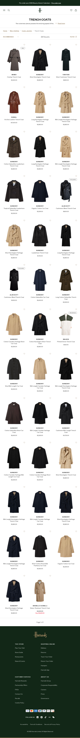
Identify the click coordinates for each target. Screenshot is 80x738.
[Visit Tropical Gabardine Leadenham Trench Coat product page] (14, 176)
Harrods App (45, 670)
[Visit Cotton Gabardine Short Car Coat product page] (14, 398)
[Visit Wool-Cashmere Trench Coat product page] (66, 44)
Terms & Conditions (36, 724)
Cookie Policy (19, 703)
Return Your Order (47, 661)
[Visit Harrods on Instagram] (41, 717)
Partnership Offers (21, 685)
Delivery (43, 648)
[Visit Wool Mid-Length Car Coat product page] (14, 353)
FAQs (17, 689)
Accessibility (24, 724)
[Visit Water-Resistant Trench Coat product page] (40, 576)
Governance (45, 698)
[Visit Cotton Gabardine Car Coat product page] (40, 265)
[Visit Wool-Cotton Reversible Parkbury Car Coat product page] (40, 531)
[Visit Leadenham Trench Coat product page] (40, 220)
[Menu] (4, 10)
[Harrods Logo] (40, 634)
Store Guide (19, 652)
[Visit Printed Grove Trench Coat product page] (66, 309)
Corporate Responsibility (49, 685)
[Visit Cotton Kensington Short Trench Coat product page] (40, 309)
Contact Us (19, 694)
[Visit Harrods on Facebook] (38, 717)
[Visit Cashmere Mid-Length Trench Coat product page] (66, 398)
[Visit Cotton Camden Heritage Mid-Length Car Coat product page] (14, 442)
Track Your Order (46, 657)
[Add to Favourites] (24, 44)
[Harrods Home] (40, 10)
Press (43, 694)
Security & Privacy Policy (52, 724)
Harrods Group (46, 681)
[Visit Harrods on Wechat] (53, 717)
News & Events (20, 661)
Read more (61, 23)
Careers (43, 689)
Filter (72, 37)
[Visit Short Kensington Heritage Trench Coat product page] (14, 220)
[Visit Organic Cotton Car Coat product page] (40, 176)
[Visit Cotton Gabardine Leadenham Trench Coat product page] (14, 131)
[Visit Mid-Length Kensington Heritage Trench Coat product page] (66, 87)
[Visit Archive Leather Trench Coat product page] (14, 87)
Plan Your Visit (20, 648)
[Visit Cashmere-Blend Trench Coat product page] (66, 176)
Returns (43, 652)
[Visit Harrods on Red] (49, 717)
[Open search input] (8, 10)
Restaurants (19, 657)
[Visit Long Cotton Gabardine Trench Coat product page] (66, 265)
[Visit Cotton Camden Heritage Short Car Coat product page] (14, 309)
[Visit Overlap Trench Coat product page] (14, 44)
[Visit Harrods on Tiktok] (45, 717)
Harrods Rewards (21, 681)
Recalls (17, 698)
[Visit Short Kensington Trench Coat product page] (40, 44)
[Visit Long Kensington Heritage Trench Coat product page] (40, 87)
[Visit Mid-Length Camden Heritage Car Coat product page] (40, 353)
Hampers (44, 665)
